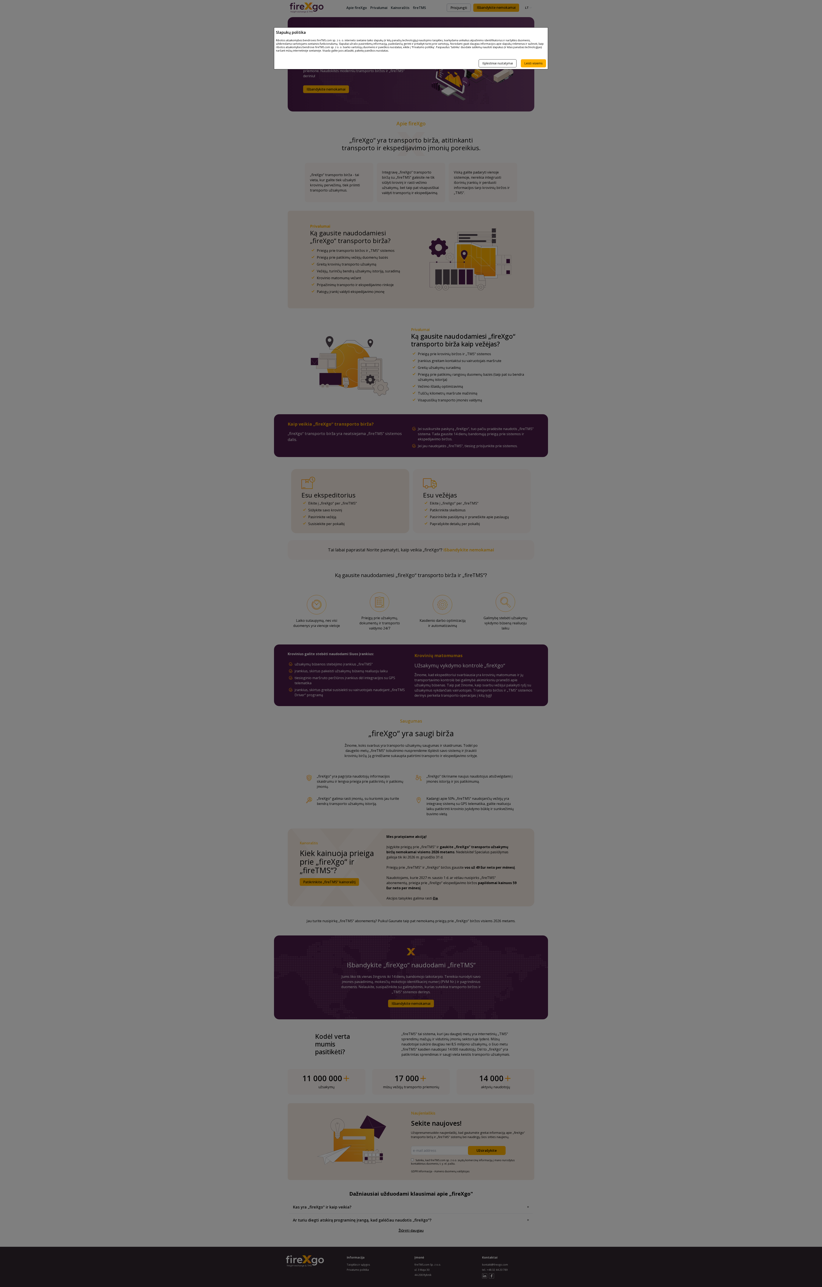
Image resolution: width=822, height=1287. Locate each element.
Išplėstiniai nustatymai (497, 63)
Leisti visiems (533, 63)
